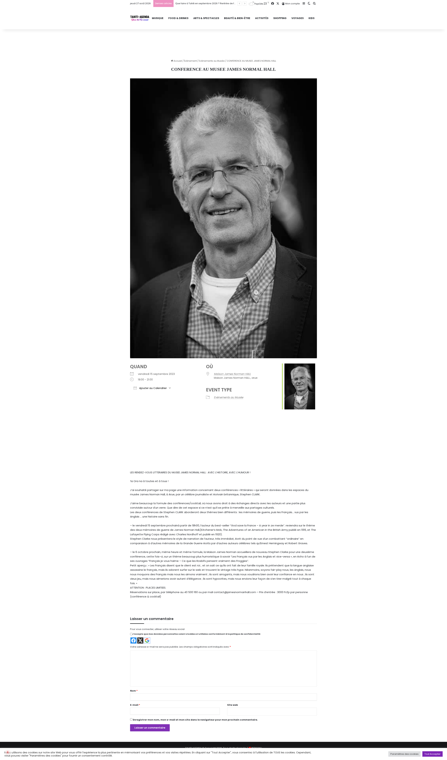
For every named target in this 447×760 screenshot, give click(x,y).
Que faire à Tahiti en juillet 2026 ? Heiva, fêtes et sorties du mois (211, 3)
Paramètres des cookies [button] (404, 754)
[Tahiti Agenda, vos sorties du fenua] (139, 18)
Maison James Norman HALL (232, 374)
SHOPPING (280, 18)
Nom (134, 690)
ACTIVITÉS (261, 18)
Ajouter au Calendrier (152, 388)
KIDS (311, 18)
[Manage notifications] (7, 752)
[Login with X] (140, 640)
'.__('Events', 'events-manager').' (213, 440)
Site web (232, 705)
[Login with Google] (147, 640)
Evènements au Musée (212, 61)
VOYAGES (297, 18)
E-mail (135, 705)
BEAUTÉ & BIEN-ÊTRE (237, 18)
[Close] (234, 429)
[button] (216, 449)
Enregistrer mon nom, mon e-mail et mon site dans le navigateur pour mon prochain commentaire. (195, 719)
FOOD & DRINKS (178, 18)
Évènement (190, 61)
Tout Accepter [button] (432, 754)
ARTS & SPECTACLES (206, 18)
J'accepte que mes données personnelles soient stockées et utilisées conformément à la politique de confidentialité (196, 634)
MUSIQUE (157, 18)
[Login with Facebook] (133, 640)
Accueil (177, 61)
